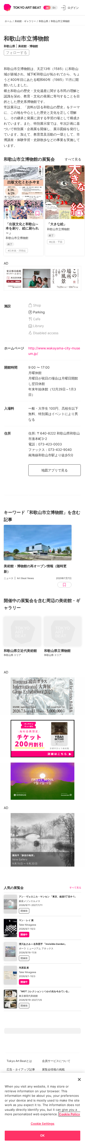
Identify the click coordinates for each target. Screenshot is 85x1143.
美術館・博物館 (28, 46)
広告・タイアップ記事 (21, 1069)
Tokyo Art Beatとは (19, 1061)
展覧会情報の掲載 (53, 1069)
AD (6, 263)
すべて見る (73, 159)
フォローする (16, 52)
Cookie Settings (43, 1123)
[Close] (79, 1079)
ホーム (8, 21)
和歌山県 (43, 21)
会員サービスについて (56, 1061)
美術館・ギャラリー (25, 21)
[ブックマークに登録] (37, 213)
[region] (42, 1108)
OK (42, 1135)
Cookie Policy (69, 1114)
